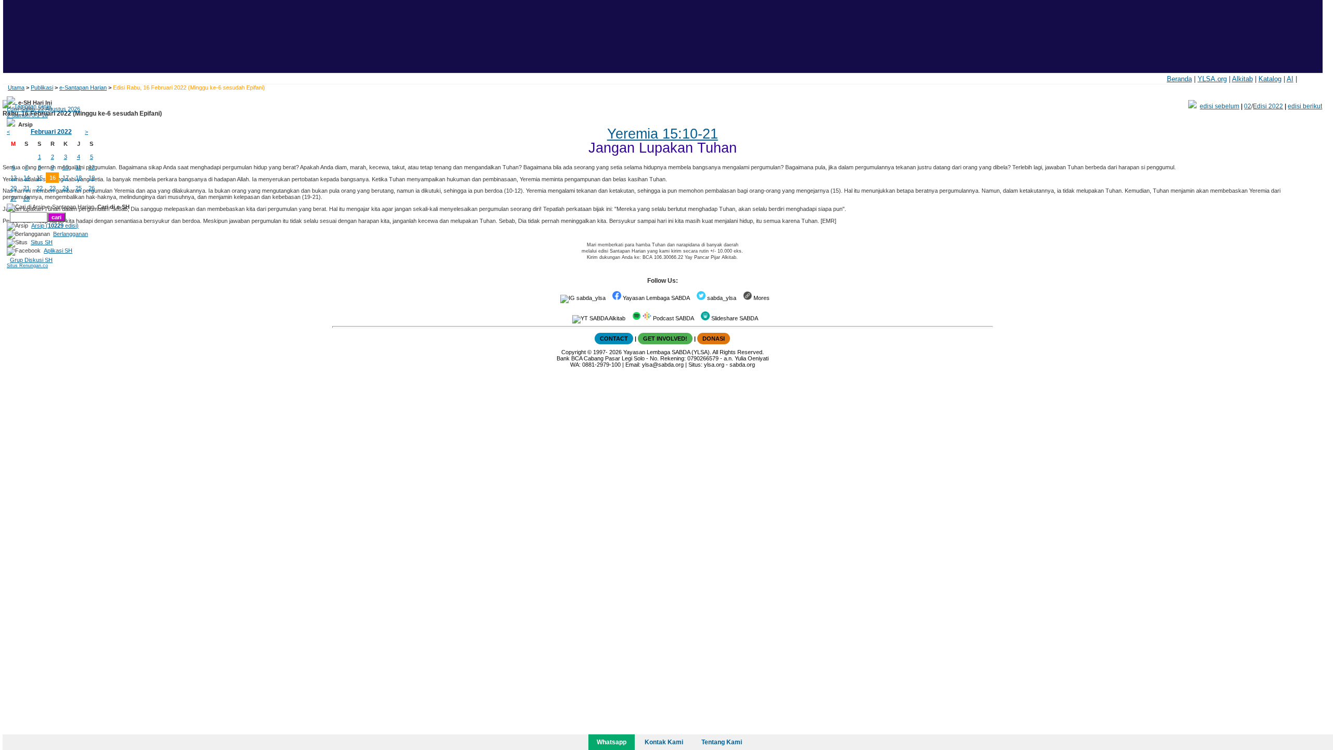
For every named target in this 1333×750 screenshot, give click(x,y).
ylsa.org (714, 364)
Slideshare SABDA (734, 318)
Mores (761, 298)
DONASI (713, 338)
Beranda (1179, 79)
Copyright (573, 352)
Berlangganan (70, 234)
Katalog (1270, 79)
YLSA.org (1212, 79)
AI (1290, 79)
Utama (16, 87)
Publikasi (42, 87)
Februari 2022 (51, 131)
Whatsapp (611, 742)
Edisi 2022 (1268, 106)
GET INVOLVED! (665, 338)
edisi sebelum (1219, 106)
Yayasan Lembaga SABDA (655, 298)
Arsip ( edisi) (55, 225)
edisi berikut (1305, 106)
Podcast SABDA (672, 318)
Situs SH (42, 242)
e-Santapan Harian (83, 87)
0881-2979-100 (601, 364)
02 (1247, 106)
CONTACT (614, 338)
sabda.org (742, 364)
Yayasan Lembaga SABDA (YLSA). (667, 352)
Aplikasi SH (58, 250)
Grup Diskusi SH (31, 260)
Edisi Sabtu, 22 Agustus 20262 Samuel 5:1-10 (43, 112)
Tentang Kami (721, 742)
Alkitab (1242, 79)
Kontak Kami (664, 742)
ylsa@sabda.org (663, 364)
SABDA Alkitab (606, 318)
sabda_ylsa (590, 298)
